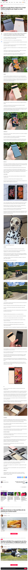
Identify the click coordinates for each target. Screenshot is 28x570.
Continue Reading (14, 533)
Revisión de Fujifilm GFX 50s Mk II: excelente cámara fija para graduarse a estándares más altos (24, 498)
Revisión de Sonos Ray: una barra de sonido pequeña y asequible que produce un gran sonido (10, 498)
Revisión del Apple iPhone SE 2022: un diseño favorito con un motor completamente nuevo (17, 498)
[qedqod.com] (4, 1)
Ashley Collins (5, 515)
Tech (22, 494)
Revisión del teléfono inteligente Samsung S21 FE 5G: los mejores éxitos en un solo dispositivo (3, 498)
